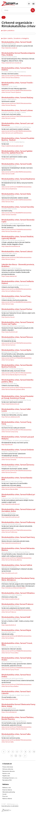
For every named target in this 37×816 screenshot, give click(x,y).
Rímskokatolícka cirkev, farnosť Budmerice (18, 179)
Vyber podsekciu (8, 30)
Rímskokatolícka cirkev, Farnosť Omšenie (18, 450)
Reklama (5, 784)
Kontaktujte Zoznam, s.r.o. (9, 778)
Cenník (4, 794)
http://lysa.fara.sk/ (7, 444)
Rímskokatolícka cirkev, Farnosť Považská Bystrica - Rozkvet (18, 139)
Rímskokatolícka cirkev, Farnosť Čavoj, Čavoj (16, 423)
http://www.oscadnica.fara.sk (10, 599)
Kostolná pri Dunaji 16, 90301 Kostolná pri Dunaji (16, 400)
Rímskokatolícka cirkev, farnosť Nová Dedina (16, 676)
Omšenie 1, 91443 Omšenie (10, 452)
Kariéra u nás (6, 773)
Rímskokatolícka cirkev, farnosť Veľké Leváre (16, 410)
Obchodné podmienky (8, 792)
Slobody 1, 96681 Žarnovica (10, 467)
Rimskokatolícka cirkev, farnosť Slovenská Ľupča (18, 221)
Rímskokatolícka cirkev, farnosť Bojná (16, 630)
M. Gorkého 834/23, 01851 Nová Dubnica (14, 72)
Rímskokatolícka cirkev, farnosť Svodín (17, 164)
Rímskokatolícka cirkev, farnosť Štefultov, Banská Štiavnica (18, 718)
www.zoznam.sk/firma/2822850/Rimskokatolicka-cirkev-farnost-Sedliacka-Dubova (17, 290)
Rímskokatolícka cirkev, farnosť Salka (16, 734)
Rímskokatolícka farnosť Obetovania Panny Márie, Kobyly (18, 705)
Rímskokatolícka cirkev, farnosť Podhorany (18, 522)
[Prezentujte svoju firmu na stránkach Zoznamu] (29, 4)
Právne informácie (7, 767)
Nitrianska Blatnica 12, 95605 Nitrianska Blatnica (16, 552)
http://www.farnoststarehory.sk (11, 543)
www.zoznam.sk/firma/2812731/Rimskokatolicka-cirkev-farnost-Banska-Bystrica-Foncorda (17, 374)
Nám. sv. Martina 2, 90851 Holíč (11, 619)
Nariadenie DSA (7, 780)
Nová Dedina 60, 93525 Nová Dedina (12, 678)
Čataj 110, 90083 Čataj (8, 298)
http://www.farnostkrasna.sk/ (11, 517)
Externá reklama (7, 790)
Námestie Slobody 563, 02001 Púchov (13, 311)
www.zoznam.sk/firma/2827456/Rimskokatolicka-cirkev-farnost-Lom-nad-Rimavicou (17, 132)
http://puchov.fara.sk (8, 317)
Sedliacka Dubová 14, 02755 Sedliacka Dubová (15, 285)
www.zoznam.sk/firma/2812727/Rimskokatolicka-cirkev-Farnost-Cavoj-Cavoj (17, 431)
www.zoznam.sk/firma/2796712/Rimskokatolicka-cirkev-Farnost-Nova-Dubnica (17, 76)
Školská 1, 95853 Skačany (9, 99)
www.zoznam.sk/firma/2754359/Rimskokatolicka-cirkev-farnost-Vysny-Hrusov (17, 668)
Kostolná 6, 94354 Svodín (9, 166)
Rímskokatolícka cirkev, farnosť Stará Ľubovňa (16, 692)
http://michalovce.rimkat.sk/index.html (13, 588)
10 (34, 752)
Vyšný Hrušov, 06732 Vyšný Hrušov (12, 662)
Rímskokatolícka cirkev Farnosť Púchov (17, 309)
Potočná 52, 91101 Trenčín (9, 86)
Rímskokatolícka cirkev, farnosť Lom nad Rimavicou (17, 124)
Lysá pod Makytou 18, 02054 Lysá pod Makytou (16, 440)
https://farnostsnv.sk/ (8, 159)
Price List (5, 796)
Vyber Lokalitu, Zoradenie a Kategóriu (16, 38)
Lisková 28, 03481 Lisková (9, 253)
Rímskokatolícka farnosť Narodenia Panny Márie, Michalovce (18, 579)
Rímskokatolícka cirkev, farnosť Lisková (17, 251)
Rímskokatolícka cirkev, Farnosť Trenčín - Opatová (18, 84)
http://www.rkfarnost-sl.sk (10, 699)
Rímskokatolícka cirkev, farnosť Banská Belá (17, 479)
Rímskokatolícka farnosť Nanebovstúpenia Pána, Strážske (18, 54)
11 (11, 756)
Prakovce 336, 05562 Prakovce (10, 606)
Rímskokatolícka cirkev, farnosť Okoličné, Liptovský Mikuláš (18, 237)
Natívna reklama (7, 798)
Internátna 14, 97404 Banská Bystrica (12, 369)
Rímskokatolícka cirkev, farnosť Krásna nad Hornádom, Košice (18, 510)
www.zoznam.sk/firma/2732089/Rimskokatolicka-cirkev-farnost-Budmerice (17, 188)
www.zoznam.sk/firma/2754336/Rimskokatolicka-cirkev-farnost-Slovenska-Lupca (17, 230)
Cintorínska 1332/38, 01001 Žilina (11, 647)
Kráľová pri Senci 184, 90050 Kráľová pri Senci (15, 498)
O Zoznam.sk (7, 764)
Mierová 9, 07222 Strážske (9, 57)
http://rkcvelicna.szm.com (9, 573)
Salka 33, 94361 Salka (8, 736)
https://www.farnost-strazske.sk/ (12, 63)
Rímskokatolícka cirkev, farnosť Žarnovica (18, 465)
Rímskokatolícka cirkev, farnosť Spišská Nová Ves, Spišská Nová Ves (17, 152)
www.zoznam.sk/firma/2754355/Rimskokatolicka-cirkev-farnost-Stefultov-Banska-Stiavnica (17, 728)
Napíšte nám (6, 776)
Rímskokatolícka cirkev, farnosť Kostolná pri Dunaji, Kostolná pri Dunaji (17, 397)
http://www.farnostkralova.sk (11, 504)
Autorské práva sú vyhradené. (10, 806)
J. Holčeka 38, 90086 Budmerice (11, 181)
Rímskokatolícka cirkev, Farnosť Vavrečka (18, 207)
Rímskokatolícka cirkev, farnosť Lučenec (17, 110)
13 (20, 756)
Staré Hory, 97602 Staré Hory (10, 539)
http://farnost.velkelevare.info (11, 417)
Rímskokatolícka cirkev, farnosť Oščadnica (18, 593)
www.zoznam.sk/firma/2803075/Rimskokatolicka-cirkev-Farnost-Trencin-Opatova (17, 91)
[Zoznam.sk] (7, 811)
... (3, 17)
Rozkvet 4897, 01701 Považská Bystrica (13, 142)
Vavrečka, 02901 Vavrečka (9, 209)
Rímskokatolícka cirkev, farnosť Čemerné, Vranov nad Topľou (18, 323)
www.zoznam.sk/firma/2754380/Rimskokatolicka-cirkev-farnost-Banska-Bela (17, 488)
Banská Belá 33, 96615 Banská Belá (12, 481)
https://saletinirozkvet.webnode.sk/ (12, 146)
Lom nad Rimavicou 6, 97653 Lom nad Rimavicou (16, 127)
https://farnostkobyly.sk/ (9, 712)
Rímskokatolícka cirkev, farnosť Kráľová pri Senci (18, 495)
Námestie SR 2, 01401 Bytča (10, 352)
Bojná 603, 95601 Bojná (9, 632)
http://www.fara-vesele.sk (9, 48)
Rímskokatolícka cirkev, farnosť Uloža (16, 194)
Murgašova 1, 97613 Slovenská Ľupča (13, 224)
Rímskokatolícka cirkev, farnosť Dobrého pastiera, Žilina (17, 381)
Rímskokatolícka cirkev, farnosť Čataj (16, 296)
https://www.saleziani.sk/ (9, 276)
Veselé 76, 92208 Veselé (9, 44)
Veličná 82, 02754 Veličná (9, 567)
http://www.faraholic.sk (9, 625)
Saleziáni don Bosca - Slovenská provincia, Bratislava (18, 265)
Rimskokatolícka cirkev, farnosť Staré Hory (18, 537)
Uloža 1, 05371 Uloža (8, 196)
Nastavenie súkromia (8, 771)
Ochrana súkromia (7, 769)
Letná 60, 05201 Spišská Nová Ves (11, 155)
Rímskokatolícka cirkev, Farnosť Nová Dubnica (16, 69)
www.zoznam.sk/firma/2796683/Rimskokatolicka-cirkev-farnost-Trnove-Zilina (17, 652)
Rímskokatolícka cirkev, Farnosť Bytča (16, 350)
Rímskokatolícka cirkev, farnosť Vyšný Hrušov (16, 659)
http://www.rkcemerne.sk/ (10, 332)
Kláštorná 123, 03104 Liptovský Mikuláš (13, 240)
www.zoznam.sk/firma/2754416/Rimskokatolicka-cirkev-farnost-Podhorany (17, 531)
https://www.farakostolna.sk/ (10, 404)
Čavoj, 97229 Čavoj (7, 426)
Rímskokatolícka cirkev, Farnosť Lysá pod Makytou (18, 438)
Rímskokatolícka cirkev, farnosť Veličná (17, 565)
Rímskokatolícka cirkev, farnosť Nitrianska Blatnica (18, 549)
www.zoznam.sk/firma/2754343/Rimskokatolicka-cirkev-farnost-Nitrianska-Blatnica (17, 559)
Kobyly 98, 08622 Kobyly (9, 708)
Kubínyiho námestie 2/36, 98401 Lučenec (14, 112)
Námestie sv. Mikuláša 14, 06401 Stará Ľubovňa (15, 695)
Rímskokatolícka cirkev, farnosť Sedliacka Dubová (18, 282)
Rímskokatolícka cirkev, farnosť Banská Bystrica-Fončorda (17, 366)
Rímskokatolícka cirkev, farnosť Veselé (16, 42)
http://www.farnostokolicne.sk (11, 246)
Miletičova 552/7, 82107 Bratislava (11, 268)
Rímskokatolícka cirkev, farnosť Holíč (16, 617)
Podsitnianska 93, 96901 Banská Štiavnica (14, 721)
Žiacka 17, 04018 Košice (8, 513)
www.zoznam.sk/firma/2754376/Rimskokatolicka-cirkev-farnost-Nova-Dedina (17, 685)
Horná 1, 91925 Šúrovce (9, 339)
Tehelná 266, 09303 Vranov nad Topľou (13, 326)
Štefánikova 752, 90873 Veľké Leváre (12, 413)
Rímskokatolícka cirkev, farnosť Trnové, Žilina (17, 644)
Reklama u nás (6, 787)
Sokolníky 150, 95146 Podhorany (11, 524)
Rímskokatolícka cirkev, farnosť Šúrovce (17, 337)
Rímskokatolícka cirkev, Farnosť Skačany (17, 97)
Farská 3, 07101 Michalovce (10, 582)
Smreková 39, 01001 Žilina (9, 384)
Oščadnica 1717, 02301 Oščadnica (12, 595)
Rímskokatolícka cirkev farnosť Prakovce (17, 604)
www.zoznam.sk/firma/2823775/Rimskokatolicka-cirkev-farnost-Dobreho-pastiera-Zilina (17, 388)
